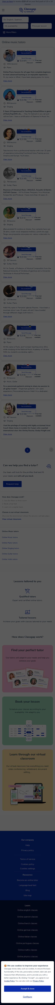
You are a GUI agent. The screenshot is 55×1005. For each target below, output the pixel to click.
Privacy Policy (38, 981)
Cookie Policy (9, 981)
